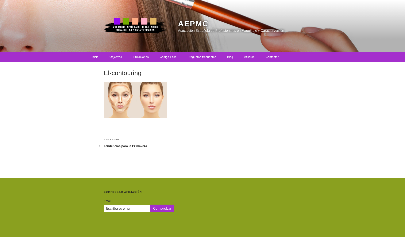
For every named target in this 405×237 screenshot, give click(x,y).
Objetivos (115, 57)
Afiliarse (249, 57)
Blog (230, 57)
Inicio (95, 57)
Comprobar (162, 208)
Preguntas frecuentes (202, 57)
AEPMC (193, 23)
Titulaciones (141, 57)
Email (107, 200)
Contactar (272, 57)
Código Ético (168, 57)
